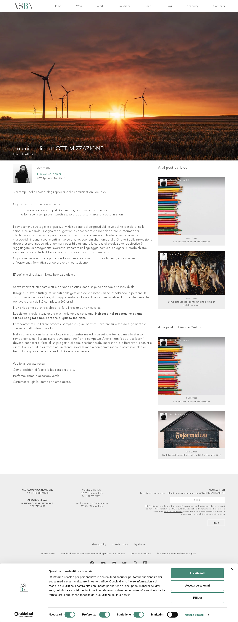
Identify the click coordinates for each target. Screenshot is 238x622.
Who (79, 6)
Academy (192, 6)
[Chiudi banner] (232, 569)
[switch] (104, 615)
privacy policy (98, 544)
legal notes (140, 544)
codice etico (48, 554)
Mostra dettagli (195, 614)
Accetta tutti (197, 573)
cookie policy (120, 544)
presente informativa (173, 512)
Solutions (125, 6)
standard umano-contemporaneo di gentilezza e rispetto (93, 554)
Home (57, 6)
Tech (148, 6)
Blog (169, 6)
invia (216, 523)
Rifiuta (197, 597)
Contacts (219, 6)
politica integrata (141, 554)
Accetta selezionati (197, 585)
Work (100, 6)
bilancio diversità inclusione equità (176, 554)
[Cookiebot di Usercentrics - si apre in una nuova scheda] (24, 615)
